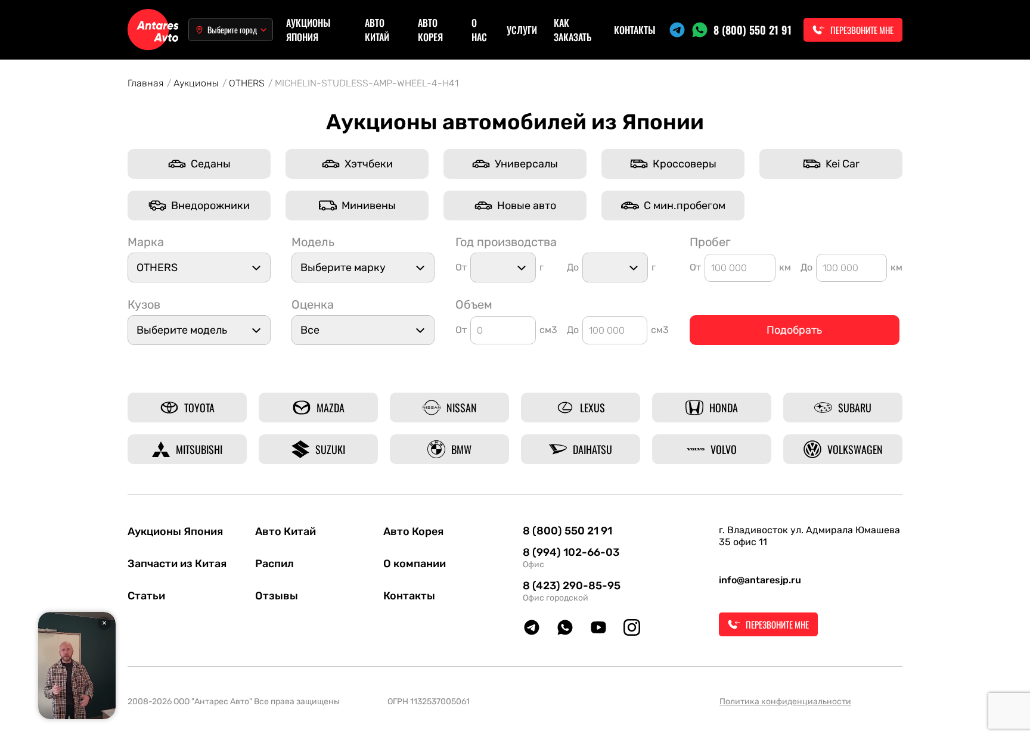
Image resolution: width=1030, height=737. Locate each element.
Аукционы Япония (308, 29)
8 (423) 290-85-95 (572, 585)
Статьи (146, 595)
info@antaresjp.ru (760, 580)
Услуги (522, 30)
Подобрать (794, 330)
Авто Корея (430, 29)
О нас (479, 29)
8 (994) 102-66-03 (571, 552)
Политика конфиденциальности (785, 701)
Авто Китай (377, 29)
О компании (414, 563)
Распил (274, 563)
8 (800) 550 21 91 (752, 30)
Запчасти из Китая (177, 563)
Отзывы (276, 595)
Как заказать (572, 29)
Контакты (635, 30)
